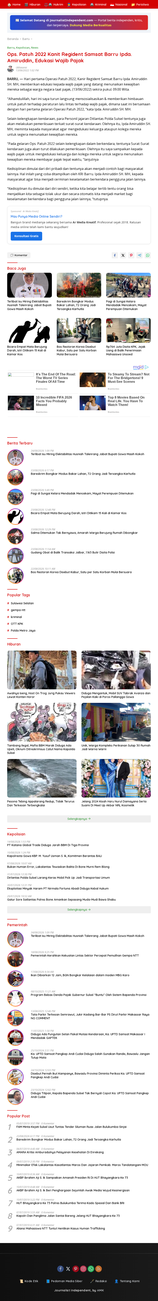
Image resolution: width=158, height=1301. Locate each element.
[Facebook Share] (115, 255)
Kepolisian (23, 47)
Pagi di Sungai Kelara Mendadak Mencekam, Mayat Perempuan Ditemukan (126, 305)
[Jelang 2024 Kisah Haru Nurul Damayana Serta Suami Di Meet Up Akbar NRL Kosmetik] (116, 778)
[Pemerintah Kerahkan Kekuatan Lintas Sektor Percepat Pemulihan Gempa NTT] (15, 959)
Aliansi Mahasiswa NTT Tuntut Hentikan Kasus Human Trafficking (60, 1228)
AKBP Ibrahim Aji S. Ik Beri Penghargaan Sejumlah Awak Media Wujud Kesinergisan (73, 1190)
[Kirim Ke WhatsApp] (148, 255)
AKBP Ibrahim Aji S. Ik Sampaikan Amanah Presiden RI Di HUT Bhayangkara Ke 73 (72, 1177)
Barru (11, 47)
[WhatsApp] (91, 1269)
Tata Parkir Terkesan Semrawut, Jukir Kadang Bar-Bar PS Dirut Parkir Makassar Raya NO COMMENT (90, 1016)
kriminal (16, 617)
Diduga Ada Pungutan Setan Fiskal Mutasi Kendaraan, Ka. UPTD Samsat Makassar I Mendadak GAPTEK (88, 1036)
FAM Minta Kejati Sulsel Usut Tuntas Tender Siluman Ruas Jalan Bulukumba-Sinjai (71, 1127)
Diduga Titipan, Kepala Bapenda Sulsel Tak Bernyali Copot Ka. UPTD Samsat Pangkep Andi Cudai (90, 1095)
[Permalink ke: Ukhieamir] (11, 69)
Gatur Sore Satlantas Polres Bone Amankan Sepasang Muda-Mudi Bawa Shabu (61, 899)
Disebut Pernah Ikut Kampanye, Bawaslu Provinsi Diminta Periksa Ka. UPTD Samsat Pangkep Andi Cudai (88, 1075)
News (34, 47)
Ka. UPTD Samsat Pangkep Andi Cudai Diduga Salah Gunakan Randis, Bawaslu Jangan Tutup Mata (90, 1055)
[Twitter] (68, 1269)
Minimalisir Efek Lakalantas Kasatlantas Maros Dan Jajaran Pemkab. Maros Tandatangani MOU (82, 1165)
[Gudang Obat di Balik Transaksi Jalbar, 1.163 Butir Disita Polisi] (15, 556)
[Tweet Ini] (123, 255)
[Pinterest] (75, 1269)
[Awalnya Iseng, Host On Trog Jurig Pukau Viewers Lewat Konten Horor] (42, 670)
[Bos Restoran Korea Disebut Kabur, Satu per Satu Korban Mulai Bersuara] (79, 330)
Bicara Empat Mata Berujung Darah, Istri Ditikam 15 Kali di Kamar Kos (27, 350)
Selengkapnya (77, 819)
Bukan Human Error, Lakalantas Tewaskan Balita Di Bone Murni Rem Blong (58, 867)
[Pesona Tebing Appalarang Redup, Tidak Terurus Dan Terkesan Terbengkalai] (42, 778)
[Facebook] (60, 1269)
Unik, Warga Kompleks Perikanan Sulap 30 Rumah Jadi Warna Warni (115, 747)
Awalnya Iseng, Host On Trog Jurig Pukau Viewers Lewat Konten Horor (41, 695)
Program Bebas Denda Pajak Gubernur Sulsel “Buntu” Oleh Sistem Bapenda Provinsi (88, 995)
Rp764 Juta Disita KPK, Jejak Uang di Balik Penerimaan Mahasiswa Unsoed (125, 350)
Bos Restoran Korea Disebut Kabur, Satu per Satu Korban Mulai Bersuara (76, 350)
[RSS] (98, 1269)
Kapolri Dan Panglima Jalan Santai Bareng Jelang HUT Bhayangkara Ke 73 (68, 1216)
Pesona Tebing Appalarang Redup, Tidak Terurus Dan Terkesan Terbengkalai (40, 803)
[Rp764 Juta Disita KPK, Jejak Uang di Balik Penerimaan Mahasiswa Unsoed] (128, 330)
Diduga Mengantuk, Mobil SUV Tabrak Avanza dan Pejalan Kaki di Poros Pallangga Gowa (115, 695)
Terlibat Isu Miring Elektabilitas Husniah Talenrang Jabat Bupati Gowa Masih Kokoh (29, 305)
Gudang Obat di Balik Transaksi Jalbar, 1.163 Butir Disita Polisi (73, 552)
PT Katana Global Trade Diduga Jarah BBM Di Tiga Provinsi (48, 845)
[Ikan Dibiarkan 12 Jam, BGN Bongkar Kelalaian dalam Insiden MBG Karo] (15, 978)
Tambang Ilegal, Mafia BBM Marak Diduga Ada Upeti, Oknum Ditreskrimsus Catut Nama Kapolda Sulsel (41, 749)
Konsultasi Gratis (26, 236)
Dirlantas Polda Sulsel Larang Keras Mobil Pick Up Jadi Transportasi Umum (58, 877)
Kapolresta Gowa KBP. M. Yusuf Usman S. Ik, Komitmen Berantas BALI (54, 856)
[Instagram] (83, 1269)
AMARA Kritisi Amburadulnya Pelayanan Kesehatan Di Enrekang (60, 1152)
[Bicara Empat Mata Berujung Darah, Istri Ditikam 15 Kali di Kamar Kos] (29, 330)
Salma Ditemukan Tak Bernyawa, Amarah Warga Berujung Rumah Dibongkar (84, 533)
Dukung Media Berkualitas (90, 25)
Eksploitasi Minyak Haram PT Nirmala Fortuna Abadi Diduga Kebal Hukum (58, 888)
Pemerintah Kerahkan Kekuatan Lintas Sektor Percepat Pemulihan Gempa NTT (85, 955)
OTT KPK (17, 624)
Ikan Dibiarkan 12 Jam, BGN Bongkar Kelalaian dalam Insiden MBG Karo (80, 975)
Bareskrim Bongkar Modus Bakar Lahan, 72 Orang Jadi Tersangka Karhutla (76, 305)
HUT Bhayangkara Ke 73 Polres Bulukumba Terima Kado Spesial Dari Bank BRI (70, 1203)
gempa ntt (18, 610)
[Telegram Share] (139, 255)
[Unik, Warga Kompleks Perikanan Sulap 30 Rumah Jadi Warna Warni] (116, 722)
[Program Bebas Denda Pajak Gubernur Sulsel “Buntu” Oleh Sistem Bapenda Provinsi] (15, 998)
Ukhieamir (21, 67)
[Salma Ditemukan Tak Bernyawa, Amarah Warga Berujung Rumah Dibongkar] (15, 536)
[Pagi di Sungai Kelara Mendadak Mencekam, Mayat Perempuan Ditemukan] (128, 285)
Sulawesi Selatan (22, 603)
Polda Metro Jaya (23, 630)
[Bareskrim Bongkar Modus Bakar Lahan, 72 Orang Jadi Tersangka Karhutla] (79, 285)
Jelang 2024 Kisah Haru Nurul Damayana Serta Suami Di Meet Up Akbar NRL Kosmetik (113, 803)
